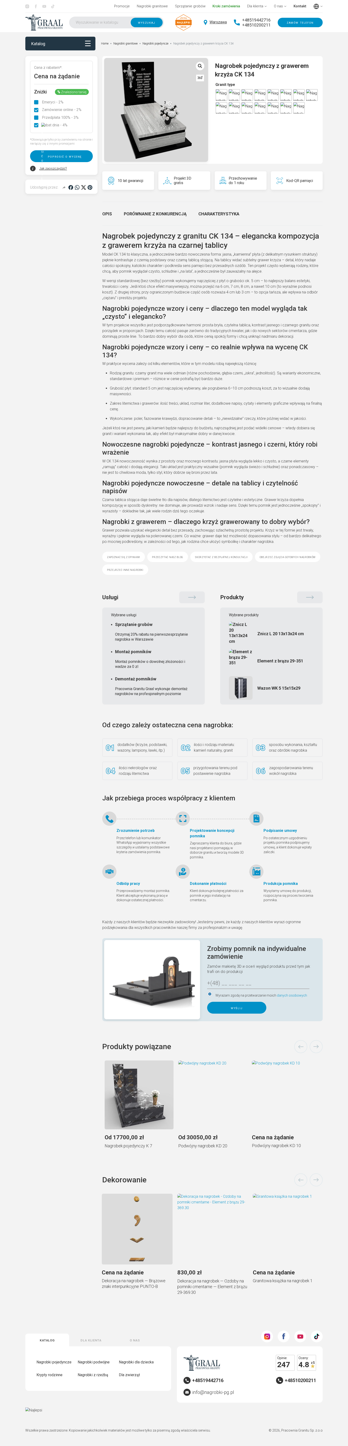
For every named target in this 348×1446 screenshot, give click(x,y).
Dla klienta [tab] (91, 1339)
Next (316, 1046)
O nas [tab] (135, 1339)
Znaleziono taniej (71, 92)
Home (104, 43)
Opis (107, 213)
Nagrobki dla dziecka (136, 1362)
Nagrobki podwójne (94, 1362)
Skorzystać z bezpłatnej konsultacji (221, 557)
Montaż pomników (150, 659)
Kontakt (300, 6)
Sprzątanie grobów (190, 6)
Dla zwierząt (129, 1375)
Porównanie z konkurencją (155, 213)
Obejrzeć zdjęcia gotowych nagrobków (288, 557)
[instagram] (27, 6)
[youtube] (44, 6)
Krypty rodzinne (49, 1375)
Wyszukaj (146, 22)
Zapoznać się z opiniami (123, 557)
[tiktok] (53, 6)
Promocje (122, 6)
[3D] (200, 78)
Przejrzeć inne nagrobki (125, 570)
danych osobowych (292, 995)
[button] (200, 66)
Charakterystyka (218, 213)
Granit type (225, 84)
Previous (300, 1046)
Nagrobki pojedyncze (155, 43)
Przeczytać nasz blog (167, 557)
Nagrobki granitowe (152, 6)
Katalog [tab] (47, 1339)
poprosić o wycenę (65, 156)
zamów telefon (300, 22)
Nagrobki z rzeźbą (93, 1375)
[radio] (221, 95)
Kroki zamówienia (226, 6)
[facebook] (36, 6)
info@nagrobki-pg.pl (213, 1392)
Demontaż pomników (151, 686)
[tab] (107, 214)
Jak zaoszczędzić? (53, 168)
